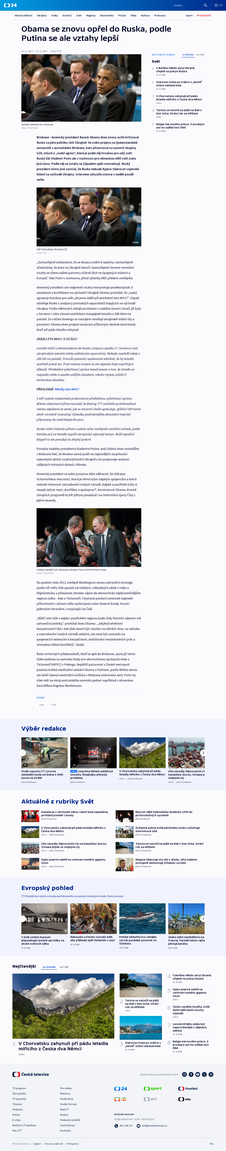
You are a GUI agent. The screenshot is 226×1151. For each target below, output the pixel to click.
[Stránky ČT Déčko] (120, 1099)
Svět (79, 15)
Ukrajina (42, 15)
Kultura (145, 15)
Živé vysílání (19, 1093)
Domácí (67, 15)
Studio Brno (66, 1098)
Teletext (17, 1104)
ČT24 (53, 704)
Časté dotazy (67, 1125)
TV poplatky (19, 1098)
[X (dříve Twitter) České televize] (204, 1074)
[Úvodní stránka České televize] (30, 1074)
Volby (54, 15)
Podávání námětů (70, 1120)
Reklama (65, 1093)
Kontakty (65, 1130)
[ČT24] (10, 5)
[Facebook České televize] (191, 1074)
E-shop (16, 1120)
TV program (19, 1088)
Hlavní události (23, 15)
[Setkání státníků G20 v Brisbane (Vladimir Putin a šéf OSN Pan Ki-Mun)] (89, 537)
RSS (212, 1143)
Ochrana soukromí (54, 1143)
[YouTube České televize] (197, 1074)
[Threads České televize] (211, 1074)
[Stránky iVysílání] (188, 1088)
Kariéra (64, 1114)
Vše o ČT (17, 1130)
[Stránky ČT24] (120, 1088)
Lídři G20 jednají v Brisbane (50, 249)
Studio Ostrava (68, 1104)
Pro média (66, 1088)
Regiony (91, 15)
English (37, 1143)
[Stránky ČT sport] (153, 1088)
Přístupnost (73, 1143)
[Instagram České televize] (184, 1074)
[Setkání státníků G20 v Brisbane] (81, 88)
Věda (133, 15)
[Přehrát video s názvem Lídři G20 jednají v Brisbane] (89, 217)
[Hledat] (205, 5)
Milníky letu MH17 (67, 389)
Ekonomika (106, 15)
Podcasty (159, 15)
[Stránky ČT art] (150, 1099)
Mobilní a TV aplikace (24, 1125)
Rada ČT (64, 1109)
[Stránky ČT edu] (184, 1099)
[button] (89, 216)
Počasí (122, 15)
